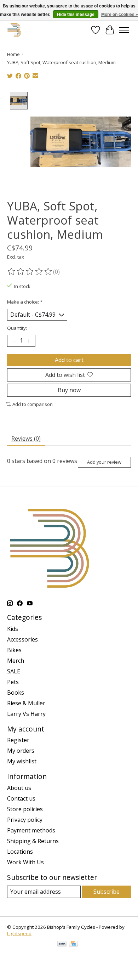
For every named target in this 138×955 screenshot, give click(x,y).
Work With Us (25, 862)
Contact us (21, 798)
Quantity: (17, 328)
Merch (15, 661)
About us (19, 788)
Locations (20, 851)
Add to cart (69, 360)
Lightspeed (19, 933)
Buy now (69, 390)
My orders (20, 751)
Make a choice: (24, 302)
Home (13, 54)
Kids (12, 629)
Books (15, 692)
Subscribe (106, 891)
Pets (13, 682)
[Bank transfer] (62, 944)
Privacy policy (24, 820)
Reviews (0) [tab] (26, 438)
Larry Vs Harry (26, 714)
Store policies (25, 809)
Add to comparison (32, 404)
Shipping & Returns (33, 841)
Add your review (104, 462)
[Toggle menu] (124, 30)
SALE (13, 671)
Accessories (22, 639)
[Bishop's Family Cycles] (14, 30)
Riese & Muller (26, 703)
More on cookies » (119, 14)
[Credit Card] (73, 944)
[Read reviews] (30, 271)
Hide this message (75, 14)
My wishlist (21, 761)
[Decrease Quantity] (13, 340)
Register (18, 740)
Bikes (14, 650)
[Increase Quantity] (28, 340)
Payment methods (31, 830)
